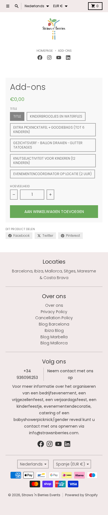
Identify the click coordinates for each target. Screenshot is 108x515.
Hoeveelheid (20, 186)
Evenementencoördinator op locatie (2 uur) (52, 173)
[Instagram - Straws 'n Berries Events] (49, 57)
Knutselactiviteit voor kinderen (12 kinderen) (44, 160)
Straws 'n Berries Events (41, 495)
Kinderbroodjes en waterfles (56, 116)
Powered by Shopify (81, 495)
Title (17, 116)
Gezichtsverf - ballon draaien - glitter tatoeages (48, 145)
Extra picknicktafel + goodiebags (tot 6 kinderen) (48, 129)
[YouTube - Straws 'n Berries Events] (58, 57)
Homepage (45, 50)
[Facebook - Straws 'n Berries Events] (39, 57)
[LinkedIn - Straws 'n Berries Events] (68, 57)
